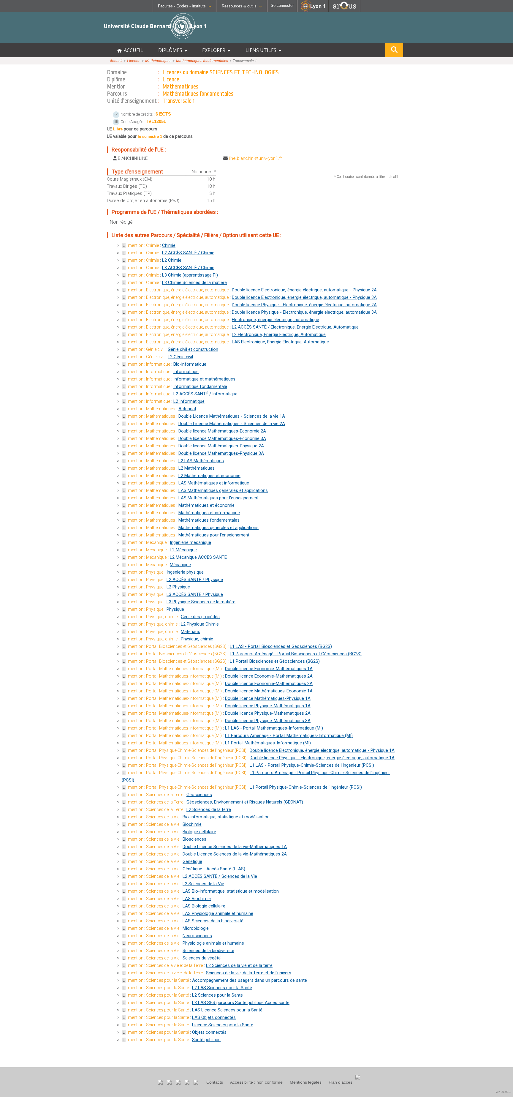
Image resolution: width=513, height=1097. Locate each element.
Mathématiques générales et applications (218, 527)
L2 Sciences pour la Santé (217, 995)
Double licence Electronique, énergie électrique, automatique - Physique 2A (304, 290)
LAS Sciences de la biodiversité (213, 921)
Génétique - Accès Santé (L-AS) (214, 869)
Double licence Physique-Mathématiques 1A (268, 705)
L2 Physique (178, 587)
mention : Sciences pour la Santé (158, 980)
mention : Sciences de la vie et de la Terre (165, 965)
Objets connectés (209, 1032)
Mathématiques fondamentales (202, 61)
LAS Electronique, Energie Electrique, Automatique (280, 342)
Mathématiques (158, 61)
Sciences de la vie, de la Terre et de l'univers (248, 973)
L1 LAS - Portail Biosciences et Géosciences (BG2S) (281, 646)
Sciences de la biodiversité (208, 950)
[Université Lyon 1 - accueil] (52, 39)
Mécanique (180, 564)
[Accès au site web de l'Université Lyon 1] (313, 10)
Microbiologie (196, 928)
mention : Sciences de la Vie (153, 817)
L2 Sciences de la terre (208, 809)
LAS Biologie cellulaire (204, 906)
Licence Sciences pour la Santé (222, 1024)
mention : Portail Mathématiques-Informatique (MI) (175, 668)
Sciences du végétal (202, 958)
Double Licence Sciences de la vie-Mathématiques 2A (235, 854)
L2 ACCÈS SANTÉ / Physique (195, 579)
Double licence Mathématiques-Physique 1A (268, 698)
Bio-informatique (189, 364)
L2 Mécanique (183, 550)
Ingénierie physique (185, 572)
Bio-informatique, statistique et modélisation (226, 817)
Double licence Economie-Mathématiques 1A (269, 668)
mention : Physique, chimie (153, 616)
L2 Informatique (189, 401)
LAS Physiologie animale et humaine (218, 913)
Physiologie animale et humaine (213, 943)
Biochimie (192, 824)
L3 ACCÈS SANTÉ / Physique (195, 594)
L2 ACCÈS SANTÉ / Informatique (205, 394)
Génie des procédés (200, 616)
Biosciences (194, 839)
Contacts (214, 1082)
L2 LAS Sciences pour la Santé (222, 987)
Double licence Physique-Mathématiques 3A (268, 720)
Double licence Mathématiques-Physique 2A (221, 446)
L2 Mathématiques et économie (209, 475)
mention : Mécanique (147, 542)
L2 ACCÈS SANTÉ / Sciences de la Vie (220, 876)
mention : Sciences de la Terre (155, 794)
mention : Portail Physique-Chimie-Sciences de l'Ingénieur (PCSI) (187, 750)
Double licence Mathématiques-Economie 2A (222, 431)
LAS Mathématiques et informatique (213, 483)
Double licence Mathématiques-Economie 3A (222, 438)
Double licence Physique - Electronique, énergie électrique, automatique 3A (304, 312)
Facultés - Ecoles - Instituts (182, 6)
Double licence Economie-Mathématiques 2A (269, 676)
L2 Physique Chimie (200, 624)
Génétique (192, 861)
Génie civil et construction (193, 349)
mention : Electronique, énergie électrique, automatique (178, 290)
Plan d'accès (340, 1082)
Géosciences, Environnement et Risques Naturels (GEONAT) (244, 802)
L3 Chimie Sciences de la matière (194, 282)
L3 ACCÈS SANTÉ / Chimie (188, 267)
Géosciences (199, 794)
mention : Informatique (149, 364)
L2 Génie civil (180, 356)
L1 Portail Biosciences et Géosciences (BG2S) (275, 661)
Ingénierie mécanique (190, 542)
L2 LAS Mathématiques (201, 460)
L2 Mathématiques (196, 468)
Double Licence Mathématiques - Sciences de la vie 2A (231, 423)
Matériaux (190, 631)
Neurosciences (197, 935)
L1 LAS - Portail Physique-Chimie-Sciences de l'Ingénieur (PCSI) (312, 765)
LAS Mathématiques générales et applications (223, 490)
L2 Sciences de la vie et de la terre (239, 965)
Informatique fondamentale (200, 386)
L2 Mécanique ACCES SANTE (198, 557)
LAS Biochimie (197, 898)
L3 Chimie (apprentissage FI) (190, 275)
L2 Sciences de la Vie (203, 883)
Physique (175, 609)
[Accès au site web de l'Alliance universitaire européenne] (344, 10)
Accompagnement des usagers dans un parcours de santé (249, 980)
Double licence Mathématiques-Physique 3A (221, 453)
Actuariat (187, 408)
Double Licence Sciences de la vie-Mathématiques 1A (235, 846)
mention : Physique (145, 572)
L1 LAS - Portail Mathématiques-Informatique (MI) (274, 728)
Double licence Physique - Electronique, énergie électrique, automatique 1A (322, 757)
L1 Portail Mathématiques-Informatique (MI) (268, 743)
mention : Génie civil (146, 349)
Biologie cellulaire (199, 831)
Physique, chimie (197, 639)
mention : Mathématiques (151, 408)
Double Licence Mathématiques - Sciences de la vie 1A (231, 416)
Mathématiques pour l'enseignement (213, 535)
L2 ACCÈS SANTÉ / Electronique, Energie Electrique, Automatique (295, 327)
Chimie (168, 245)
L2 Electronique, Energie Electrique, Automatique (279, 334)
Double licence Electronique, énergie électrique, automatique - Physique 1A (322, 750)
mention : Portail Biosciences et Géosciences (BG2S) (177, 646)
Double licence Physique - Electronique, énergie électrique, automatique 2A (304, 304)
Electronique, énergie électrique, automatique (275, 319)
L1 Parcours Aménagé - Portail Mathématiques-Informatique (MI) (289, 735)
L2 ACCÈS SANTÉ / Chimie (188, 252)
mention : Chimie (143, 245)
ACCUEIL (132, 50)
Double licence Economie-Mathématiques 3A (269, 683)
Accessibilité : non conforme (256, 1082)
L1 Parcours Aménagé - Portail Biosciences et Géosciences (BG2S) (296, 653)
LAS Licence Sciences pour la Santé (227, 1010)
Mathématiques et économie (206, 505)
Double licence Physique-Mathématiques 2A (268, 713)
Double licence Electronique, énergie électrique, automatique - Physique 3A (304, 297)
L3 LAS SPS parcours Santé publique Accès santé (240, 1002)
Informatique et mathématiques (204, 379)
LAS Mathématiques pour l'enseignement (218, 498)
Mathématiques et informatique (209, 512)
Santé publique (206, 1039)
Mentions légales (306, 1082)
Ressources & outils (239, 6)
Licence (133, 61)
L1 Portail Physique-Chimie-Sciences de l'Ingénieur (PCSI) (306, 787)
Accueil (116, 61)
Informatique (186, 371)
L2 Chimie (171, 260)
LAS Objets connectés (214, 1017)
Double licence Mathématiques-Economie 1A (269, 691)
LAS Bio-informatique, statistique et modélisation (231, 891)
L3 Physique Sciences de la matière (201, 601)
